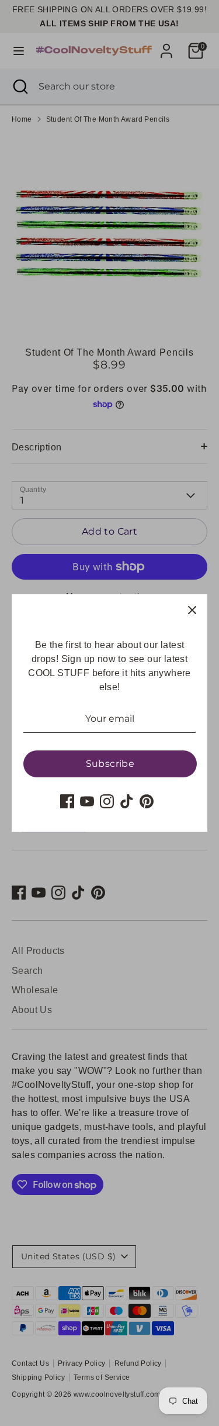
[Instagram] (107, 801)
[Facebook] (67, 801)
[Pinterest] (147, 801)
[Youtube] (87, 801)
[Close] (192, 609)
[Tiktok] (127, 801)
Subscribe (110, 763)
